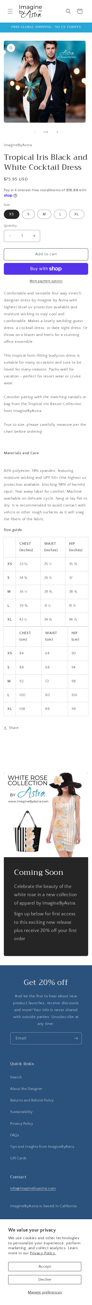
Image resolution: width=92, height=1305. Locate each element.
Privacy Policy (21, 1124)
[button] (10, 11)
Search (16, 1077)
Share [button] (14, 728)
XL (76, 214)
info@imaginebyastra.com (33, 1188)
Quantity (10, 225)
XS (11, 214)
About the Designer (26, 1089)
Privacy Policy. (43, 1253)
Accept (45, 1266)
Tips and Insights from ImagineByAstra (42, 1147)
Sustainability (21, 1112)
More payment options (46, 281)
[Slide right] (57, 132)
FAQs (14, 1135)
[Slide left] (34, 132)
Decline (44, 1279)
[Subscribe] (76, 1038)
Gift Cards (18, 1158)
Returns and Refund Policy (32, 1100)
